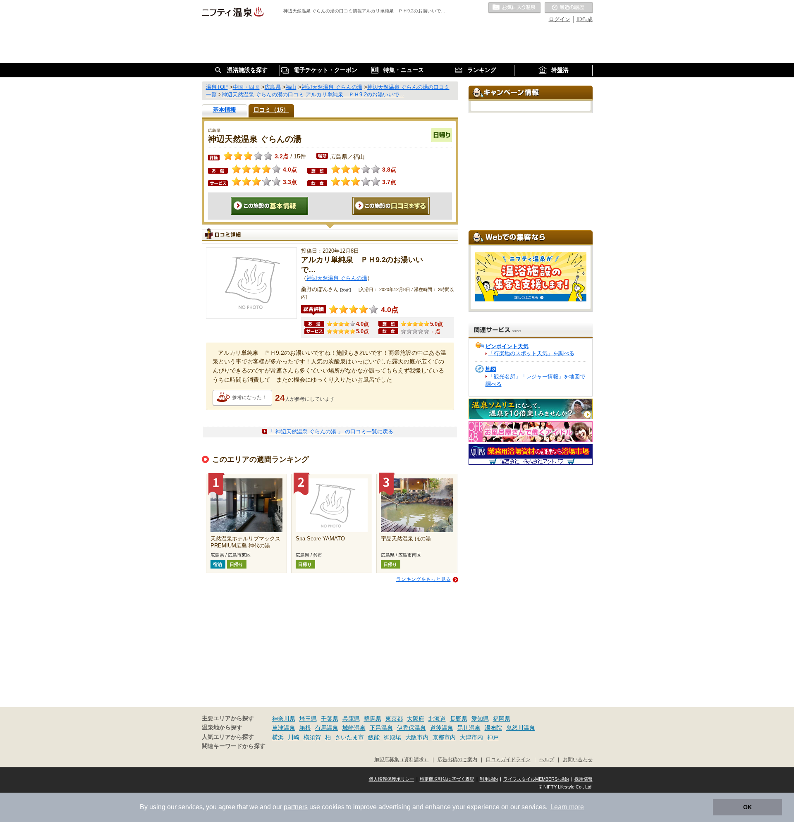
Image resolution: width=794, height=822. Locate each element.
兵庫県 (351, 718)
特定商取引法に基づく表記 (447, 779)
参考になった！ (249, 397)
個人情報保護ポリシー (391, 779)
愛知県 (480, 718)
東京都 (394, 718)
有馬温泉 (326, 727)
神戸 (493, 737)
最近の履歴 (569, 8)
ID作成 (584, 19)
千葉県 (329, 718)
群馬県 (372, 718)
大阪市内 (416, 737)
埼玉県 (308, 718)
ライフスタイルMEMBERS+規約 (536, 779)
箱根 (305, 727)
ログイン (559, 19)
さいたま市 (349, 737)
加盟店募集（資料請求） (401, 759)
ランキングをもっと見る (423, 579)
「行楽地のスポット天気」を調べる (531, 353)
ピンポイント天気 (507, 346)
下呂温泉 (381, 727)
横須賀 (312, 737)
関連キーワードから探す (233, 746)
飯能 (374, 737)
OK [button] (747, 807)
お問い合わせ (578, 759)
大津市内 (471, 737)
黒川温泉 (469, 727)
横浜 (278, 737)
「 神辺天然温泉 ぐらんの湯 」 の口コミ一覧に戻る (330, 431)
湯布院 (493, 727)
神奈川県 (283, 718)
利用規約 (489, 779)
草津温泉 (283, 727)
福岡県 (501, 718)
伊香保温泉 (411, 727)
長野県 (458, 718)
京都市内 (444, 737)
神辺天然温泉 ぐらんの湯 (336, 278)
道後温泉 (441, 727)
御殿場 (392, 737)
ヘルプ (546, 759)
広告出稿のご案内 (457, 759)
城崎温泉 (354, 727)
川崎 (293, 737)
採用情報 (583, 779)
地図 (490, 369)
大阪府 (415, 718)
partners (296, 806)
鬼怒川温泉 (520, 727)
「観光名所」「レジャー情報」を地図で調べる (535, 380)
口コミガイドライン (508, 759)
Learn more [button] (567, 806)
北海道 (437, 718)
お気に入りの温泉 (514, 8)
